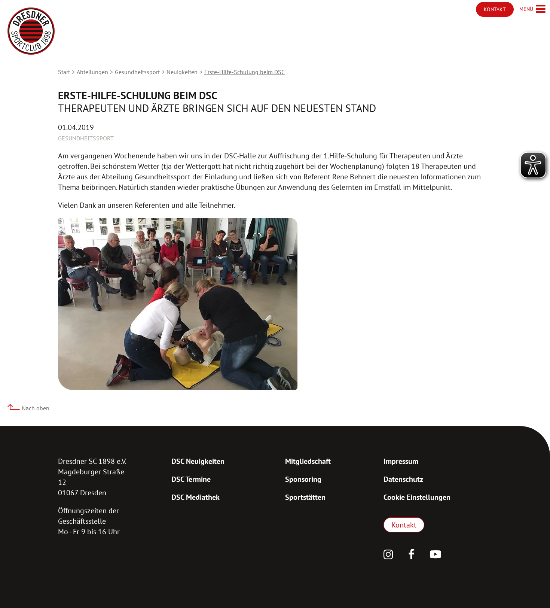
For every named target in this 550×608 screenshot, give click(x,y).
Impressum (401, 461)
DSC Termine (191, 479)
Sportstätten (305, 497)
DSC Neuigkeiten (197, 461)
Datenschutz (403, 479)
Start (64, 72)
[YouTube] (435, 555)
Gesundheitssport (137, 72)
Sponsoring (303, 479)
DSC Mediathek (195, 497)
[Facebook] (411, 555)
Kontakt (403, 525)
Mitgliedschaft (308, 461)
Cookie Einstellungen (417, 497)
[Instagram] (388, 555)
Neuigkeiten (182, 72)
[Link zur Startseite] (31, 31)
